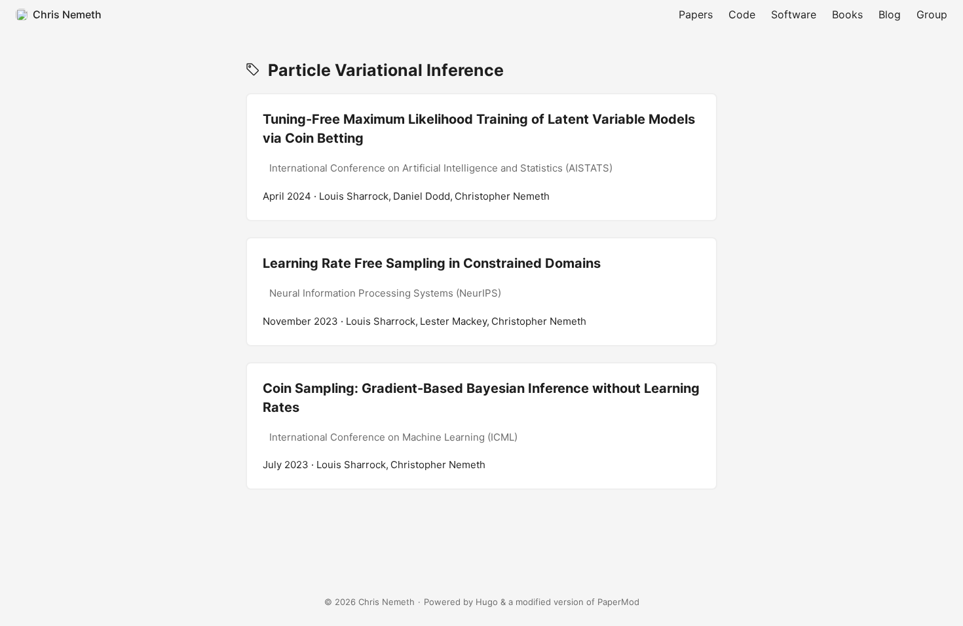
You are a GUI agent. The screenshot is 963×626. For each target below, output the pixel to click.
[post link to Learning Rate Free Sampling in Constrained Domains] (481, 291)
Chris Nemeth (67, 14)
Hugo (487, 602)
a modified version (546, 602)
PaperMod (618, 602)
